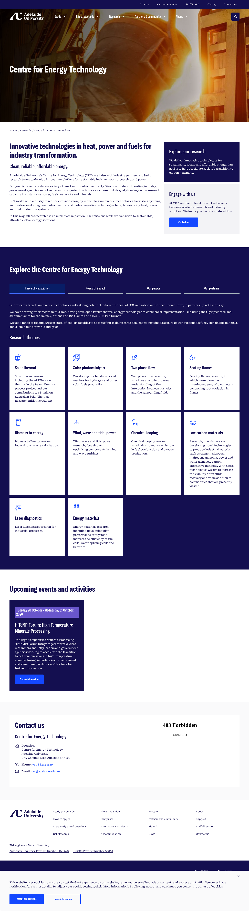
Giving (212, 4)
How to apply (61, 819)
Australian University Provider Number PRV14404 (39, 851)
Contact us (230, 4)
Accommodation (111, 834)
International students (114, 826)
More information (63, 899)
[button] (238, 876)
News (151, 834)
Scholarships (61, 834)
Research (153, 811)
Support (201, 819)
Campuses (107, 819)
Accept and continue (27, 899)
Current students (167, 4)
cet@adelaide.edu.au (46, 771)
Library (144, 4)
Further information (29, 679)
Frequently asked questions (69, 826)
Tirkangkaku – (29, 845)
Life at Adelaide (110, 811)
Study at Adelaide (64, 811)
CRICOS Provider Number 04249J (93, 851)
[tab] (37, 289)
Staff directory (205, 826)
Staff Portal (192, 4)
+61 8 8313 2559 (42, 764)
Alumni (152, 826)
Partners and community (163, 819)
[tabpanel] (124, 430)
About (199, 811)
